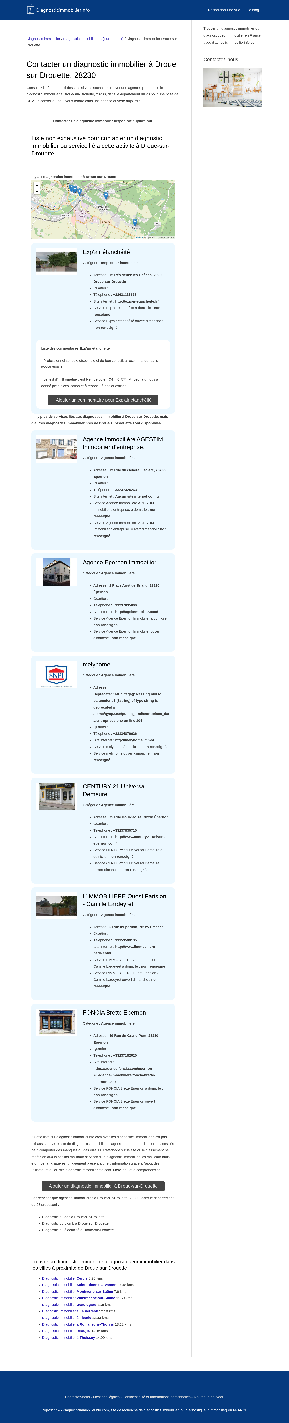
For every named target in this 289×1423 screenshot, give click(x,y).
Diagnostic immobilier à (70, 1311)
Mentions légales (106, 1397)
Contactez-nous (77, 1397)
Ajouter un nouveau (208, 1397)
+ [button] (37, 185)
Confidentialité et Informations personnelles (157, 1397)
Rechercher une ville (224, 10)
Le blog (253, 10)
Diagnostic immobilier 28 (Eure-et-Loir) (93, 39)
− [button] (37, 191)
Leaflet (139, 237)
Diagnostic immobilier (43, 39)
